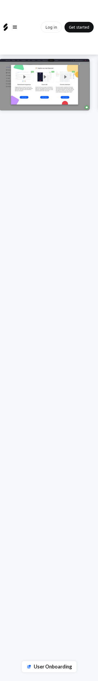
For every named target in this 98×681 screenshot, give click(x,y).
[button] (15, 27)
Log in (51, 27)
